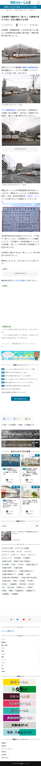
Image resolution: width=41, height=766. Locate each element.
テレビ (24, 555)
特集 (2, 651)
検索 (37, 526)
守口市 (21, 564)
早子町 (31, 581)
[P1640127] (21, 168)
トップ (3, 639)
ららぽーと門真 (8, 548)
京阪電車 (18, 558)
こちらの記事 (19, 280)
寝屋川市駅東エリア (27, 571)
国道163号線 (7, 561)
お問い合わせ (5, 757)
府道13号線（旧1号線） (30, 577)
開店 (20, 425)
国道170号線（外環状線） (23, 561)
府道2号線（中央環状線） (11, 577)
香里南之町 (20, 590)
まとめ (3, 654)
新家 (15, 581)
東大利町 (23, 584)
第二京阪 (11, 587)
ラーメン (32, 555)
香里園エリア (30, 425)
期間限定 (14, 584)
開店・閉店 (35, 25)
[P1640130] (21, 51)
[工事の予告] (21, 217)
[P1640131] (21, 131)
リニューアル (7, 558)
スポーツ (15, 555)
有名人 (5, 584)
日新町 (23, 581)
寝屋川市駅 (18, 568)
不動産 (3, 671)
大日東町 (6, 564)
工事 (28, 574)
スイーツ (6, 555)
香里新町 (15, 594)
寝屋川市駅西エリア (9, 574)
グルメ (3, 648)
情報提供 (3, 642)
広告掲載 (3, 754)
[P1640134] (21, 88)
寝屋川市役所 (7, 568)
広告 (2, 668)
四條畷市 (27, 558)
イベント (3, 660)
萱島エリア (21, 587)
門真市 (30, 587)
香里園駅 (6, 594)
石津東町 (13, 425)
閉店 (4, 590)
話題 (2, 657)
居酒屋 (21, 574)
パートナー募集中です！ (8, 631)
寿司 (4, 425)
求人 (2, 665)
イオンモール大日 (8, 551)
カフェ (20, 551)
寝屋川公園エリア (32, 564)
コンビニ (28, 551)
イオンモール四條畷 (23, 548)
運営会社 (3, 752)
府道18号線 (6, 581)
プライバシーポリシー (7, 749)
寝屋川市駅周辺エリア (10, 571)
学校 (14, 564)
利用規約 (3, 746)
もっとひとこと (20, 398)
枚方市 (32, 584)
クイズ (3, 663)
